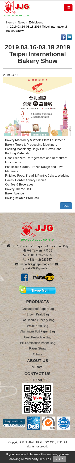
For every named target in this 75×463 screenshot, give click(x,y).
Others (37, 354)
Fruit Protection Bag (37, 337)
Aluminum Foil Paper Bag (37, 331)
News (21, 22)
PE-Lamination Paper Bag (37, 343)
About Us (37, 360)
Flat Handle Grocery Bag (37, 320)
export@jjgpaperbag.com (37, 264)
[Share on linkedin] (69, 36)
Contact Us (37, 373)
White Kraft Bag (37, 325)
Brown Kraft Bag (37, 314)
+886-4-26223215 (40, 255)
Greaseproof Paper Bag (37, 308)
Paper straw (37, 348)
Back (66, 206)
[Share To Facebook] (63, 36)
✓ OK (59, 459)
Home (10, 22)
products (37, 301)
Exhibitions (36, 22)
